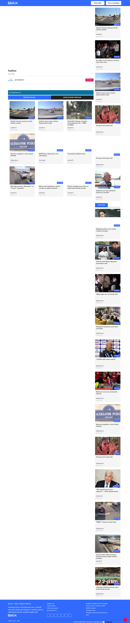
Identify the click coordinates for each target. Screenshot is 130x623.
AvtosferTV (14, 127)
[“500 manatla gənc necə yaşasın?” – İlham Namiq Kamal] (108, 478)
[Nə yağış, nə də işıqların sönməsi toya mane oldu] (108, 49)
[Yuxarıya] (125, 619)
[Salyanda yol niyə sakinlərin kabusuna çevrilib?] (108, 179)
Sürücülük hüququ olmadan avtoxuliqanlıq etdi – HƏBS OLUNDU (77, 123)
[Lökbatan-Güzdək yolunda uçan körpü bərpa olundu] (108, 576)
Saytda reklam (51, 606)
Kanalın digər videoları (72, 97)
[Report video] (92, 86)
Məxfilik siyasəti (91, 608)
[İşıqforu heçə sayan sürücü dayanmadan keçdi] (50, 110)
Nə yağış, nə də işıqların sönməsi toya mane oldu (107, 61)
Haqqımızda (50, 603)
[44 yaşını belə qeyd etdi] (108, 114)
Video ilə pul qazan (52, 608)
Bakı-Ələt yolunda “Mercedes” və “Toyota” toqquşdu (22, 187)
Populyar (101, 205)
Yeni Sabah (42, 160)
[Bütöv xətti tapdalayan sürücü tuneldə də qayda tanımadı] (50, 175)
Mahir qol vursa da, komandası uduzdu (106, 392)
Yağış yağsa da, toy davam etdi (107, 294)
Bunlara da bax (29, 97)
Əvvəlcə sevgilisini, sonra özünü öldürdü (22, 154)
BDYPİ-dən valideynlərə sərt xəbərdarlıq (48, 154)
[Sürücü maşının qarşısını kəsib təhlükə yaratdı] (22, 110)
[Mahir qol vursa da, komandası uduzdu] (108, 380)
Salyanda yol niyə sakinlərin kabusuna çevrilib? (106, 191)
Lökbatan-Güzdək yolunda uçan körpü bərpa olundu (107, 588)
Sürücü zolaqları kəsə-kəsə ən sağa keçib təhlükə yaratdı (78, 187)
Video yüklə (97, 3)
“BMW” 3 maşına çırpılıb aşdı (106, 522)
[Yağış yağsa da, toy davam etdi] (108, 283)
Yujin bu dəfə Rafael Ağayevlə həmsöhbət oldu (106, 262)
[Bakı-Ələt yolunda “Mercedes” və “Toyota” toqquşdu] (22, 175)
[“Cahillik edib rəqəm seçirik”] (108, 348)
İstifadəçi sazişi (90, 610)
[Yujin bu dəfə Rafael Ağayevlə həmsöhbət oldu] (108, 250)
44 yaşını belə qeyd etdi (104, 125)
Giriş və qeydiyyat (113, 3)
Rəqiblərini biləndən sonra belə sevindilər (107, 327)
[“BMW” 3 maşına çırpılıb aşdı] (108, 511)
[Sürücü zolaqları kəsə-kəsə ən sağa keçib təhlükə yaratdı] (79, 175)
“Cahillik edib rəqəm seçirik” (106, 359)
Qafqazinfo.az (14, 160)
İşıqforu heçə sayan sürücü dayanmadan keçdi (48, 122)
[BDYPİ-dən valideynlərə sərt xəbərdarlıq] (50, 142)
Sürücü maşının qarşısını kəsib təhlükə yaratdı (21, 122)
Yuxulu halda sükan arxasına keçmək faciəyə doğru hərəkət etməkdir (106, 556)
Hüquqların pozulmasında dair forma (96, 612)
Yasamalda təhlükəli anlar (76, 154)
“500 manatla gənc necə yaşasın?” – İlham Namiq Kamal (107, 490)
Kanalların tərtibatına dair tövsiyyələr (97, 603)
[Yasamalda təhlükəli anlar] (79, 142)
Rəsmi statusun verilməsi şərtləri (95, 606)
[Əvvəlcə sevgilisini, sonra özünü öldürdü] (22, 142)
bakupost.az (99, 67)
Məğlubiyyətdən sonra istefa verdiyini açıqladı (106, 230)
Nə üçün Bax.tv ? (52, 610)
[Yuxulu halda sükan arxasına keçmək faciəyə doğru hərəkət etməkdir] (108, 543)
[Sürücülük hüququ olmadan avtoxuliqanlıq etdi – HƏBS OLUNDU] (79, 110)
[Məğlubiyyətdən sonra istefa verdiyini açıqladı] (108, 218)
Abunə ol (89, 80)
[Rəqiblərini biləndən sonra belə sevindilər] (108, 315)
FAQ (87, 615)
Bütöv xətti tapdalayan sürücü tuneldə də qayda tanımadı (49, 187)
